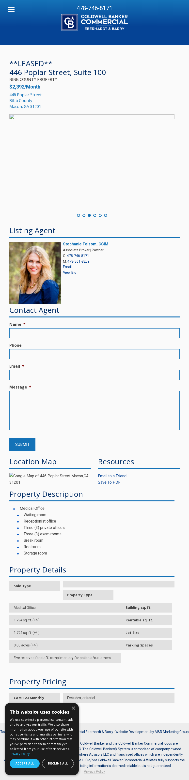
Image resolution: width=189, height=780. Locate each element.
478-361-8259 (78, 261)
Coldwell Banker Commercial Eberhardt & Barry (94, 19)
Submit (22, 444)
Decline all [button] (58, 763)
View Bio (69, 272)
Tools (4, 732)
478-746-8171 (94, 8)
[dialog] (42, 739)
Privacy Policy (94, 771)
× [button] (73, 708)
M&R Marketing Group (172, 732)
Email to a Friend (112, 476)
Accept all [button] (25, 763)
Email (67, 267)
